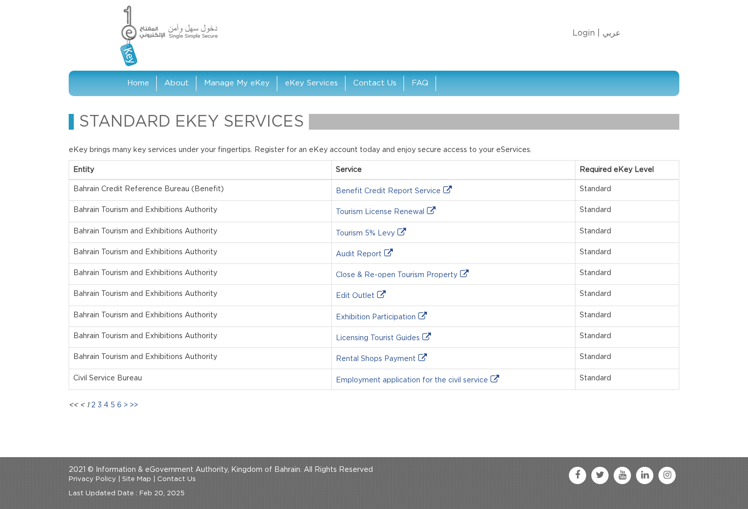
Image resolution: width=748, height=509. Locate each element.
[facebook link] (577, 475)
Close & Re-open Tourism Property (396, 275)
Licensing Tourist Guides (378, 338)
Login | (586, 33)
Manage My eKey (237, 83)
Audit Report (359, 254)
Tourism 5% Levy (365, 233)
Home (138, 83)
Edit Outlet (355, 296)
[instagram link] (667, 475)
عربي (611, 33)
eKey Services (311, 83)
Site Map (136, 479)
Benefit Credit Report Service (388, 191)
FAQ (420, 83)
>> (134, 405)
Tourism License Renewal (380, 212)
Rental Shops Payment (376, 359)
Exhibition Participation (376, 317)
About (176, 83)
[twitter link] (600, 475)
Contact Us (374, 83)
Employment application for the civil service (412, 380)
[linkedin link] (644, 475)
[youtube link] (622, 475)
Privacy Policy (92, 479)
